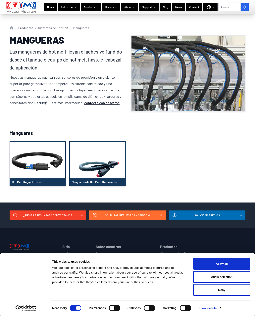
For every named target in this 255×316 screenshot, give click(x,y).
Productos (25, 28)
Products (89, 7)
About (128, 7)
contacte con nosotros (102, 103)
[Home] (21, 7)
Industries (67, 7)
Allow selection (222, 277)
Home (50, 7)
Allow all (222, 263)
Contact (194, 7)
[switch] (114, 308)
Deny (221, 290)
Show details (207, 308)
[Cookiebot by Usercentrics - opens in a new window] (25, 308)
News (178, 7)
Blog (165, 7)
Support (147, 7)
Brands (109, 7)
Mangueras (81, 28)
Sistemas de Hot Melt (53, 28)
